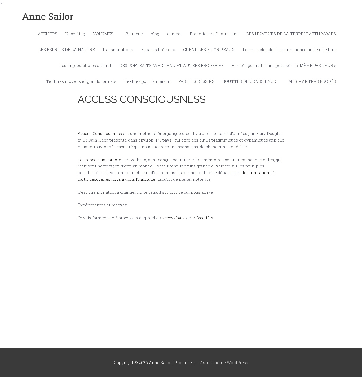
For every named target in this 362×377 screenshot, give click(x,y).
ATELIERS (47, 33)
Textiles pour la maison (147, 81)
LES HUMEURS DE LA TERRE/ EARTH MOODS (291, 33)
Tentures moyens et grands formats (81, 81)
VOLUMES (103, 33)
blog (155, 33)
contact (174, 33)
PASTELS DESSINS (196, 81)
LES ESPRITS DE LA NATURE (66, 49)
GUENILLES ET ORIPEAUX (209, 49)
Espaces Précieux (158, 49)
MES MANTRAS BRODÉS (312, 81)
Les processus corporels (101, 159)
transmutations (118, 49)
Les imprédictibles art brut (85, 65)
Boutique (134, 33)
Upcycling (75, 33)
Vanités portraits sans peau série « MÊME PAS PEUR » (284, 65)
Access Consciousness (100, 133)
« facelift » (203, 217)
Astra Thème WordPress (224, 362)
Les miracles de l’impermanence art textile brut (289, 49)
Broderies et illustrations (214, 33)
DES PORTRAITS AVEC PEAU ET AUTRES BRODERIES (171, 65)
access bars (173, 217)
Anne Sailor (48, 16)
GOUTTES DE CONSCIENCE (249, 81)
